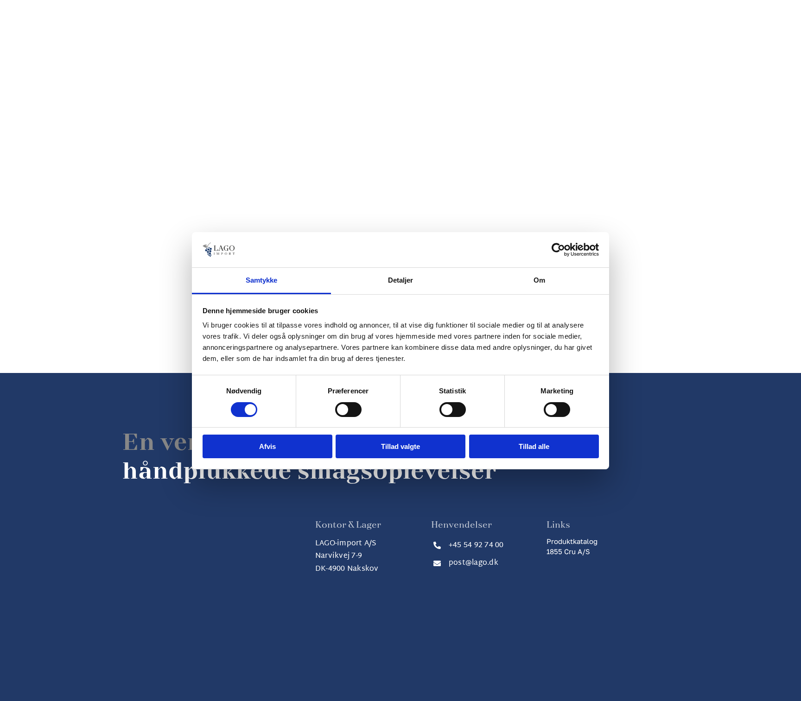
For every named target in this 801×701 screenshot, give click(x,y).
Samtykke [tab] (262, 280)
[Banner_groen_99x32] (569, 563)
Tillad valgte (400, 446)
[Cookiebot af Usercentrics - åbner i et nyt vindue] (558, 250)
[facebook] (384, 640)
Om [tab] (539, 280)
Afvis (267, 446)
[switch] (348, 409)
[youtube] (417, 640)
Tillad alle (534, 446)
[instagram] (400, 640)
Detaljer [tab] (400, 280)
